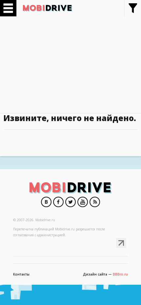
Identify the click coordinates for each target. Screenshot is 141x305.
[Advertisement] (70, 62)
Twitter (70, 202)
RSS (95, 202)
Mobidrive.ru (47, 8)
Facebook (58, 202)
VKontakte (46, 202)
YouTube (82, 202)
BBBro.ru (120, 274)
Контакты (21, 274)
